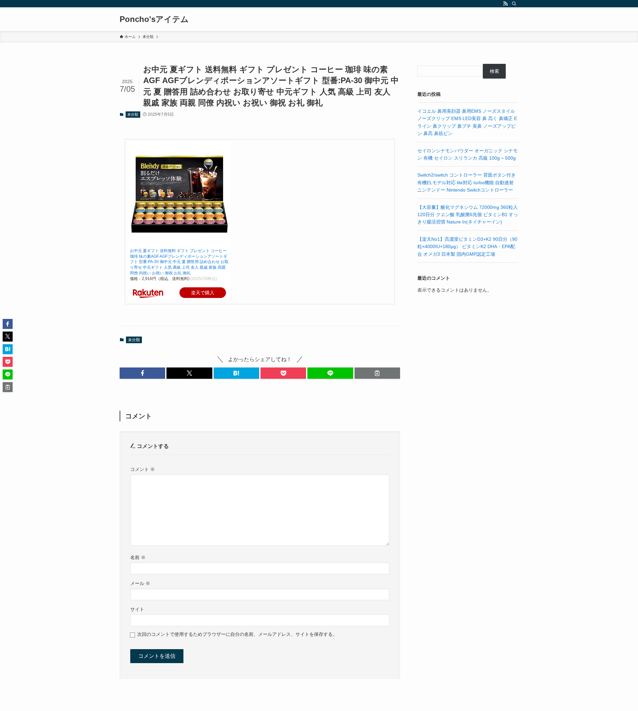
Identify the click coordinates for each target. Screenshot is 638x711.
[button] (142, 373)
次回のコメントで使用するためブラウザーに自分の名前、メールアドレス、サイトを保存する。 (237, 634)
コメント (142, 469)
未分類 (132, 114)
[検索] (514, 3)
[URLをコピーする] (377, 373)
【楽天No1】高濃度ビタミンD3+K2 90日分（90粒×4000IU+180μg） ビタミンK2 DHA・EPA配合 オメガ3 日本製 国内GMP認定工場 (467, 246)
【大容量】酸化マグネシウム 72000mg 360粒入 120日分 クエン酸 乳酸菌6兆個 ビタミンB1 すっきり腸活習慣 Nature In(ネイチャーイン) (467, 215)
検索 (494, 71)
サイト (137, 609)
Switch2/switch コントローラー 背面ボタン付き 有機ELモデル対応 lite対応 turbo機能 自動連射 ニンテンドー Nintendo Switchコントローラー (466, 182)
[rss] (505, 3)
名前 (138, 557)
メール (140, 583)
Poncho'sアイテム (154, 19)
